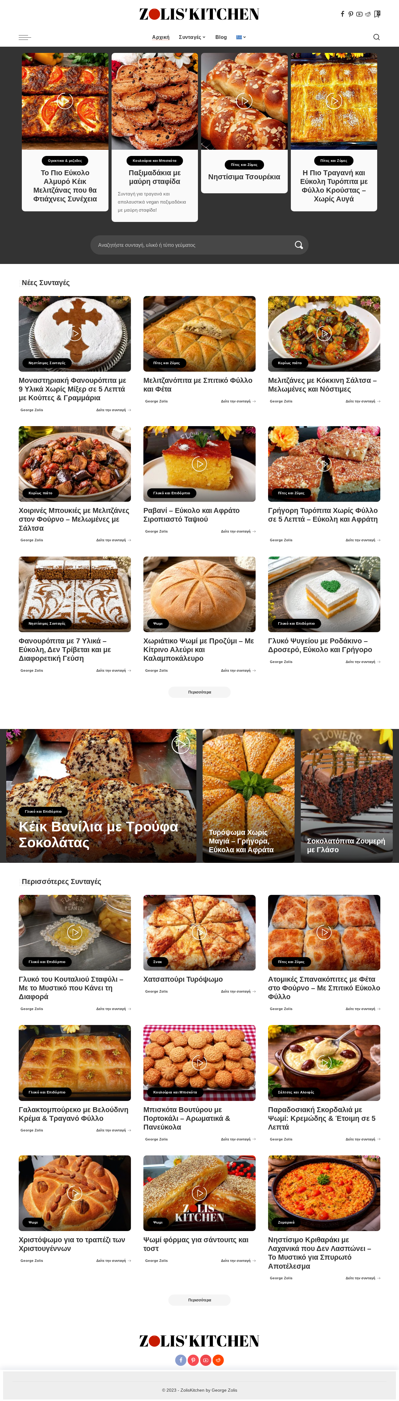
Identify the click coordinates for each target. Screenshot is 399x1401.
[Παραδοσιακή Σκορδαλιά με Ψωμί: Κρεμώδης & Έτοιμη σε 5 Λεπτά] (324, 1063)
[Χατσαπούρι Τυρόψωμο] (199, 933)
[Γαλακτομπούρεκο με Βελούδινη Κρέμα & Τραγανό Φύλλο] (75, 1063)
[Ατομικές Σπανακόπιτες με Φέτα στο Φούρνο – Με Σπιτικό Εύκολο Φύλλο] (324, 933)
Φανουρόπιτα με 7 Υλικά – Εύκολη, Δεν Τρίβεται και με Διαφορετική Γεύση (65, 649)
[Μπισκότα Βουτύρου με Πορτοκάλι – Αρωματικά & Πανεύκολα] (199, 1063)
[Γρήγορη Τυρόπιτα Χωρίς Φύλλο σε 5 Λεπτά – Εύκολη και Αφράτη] (324, 464)
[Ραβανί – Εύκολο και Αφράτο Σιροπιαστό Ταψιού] (199, 464)
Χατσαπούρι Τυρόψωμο (183, 979)
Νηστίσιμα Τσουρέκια (244, 177)
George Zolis (32, 410)
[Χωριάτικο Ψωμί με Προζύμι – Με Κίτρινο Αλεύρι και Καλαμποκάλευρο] (199, 594)
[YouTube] (359, 14)
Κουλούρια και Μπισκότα (155, 160)
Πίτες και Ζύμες (244, 165)
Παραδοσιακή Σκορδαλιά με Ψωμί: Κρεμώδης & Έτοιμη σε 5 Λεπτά (322, 1118)
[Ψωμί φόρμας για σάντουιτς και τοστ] (199, 1193)
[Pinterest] (351, 14)
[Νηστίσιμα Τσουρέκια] (244, 101)
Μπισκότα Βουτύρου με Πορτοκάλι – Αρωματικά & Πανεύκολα (186, 1118)
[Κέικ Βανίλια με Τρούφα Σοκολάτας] (101, 796)
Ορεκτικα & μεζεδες (65, 160)
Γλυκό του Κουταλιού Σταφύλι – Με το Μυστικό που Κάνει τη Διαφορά (71, 988)
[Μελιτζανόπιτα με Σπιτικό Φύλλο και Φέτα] (199, 334)
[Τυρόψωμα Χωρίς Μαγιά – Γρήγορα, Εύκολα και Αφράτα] (249, 796)
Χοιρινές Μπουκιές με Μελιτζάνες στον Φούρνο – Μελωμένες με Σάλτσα (74, 519)
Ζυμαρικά (286, 1222)
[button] (195, 231)
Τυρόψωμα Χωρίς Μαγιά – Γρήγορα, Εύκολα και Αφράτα (241, 841)
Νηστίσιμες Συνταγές (47, 363)
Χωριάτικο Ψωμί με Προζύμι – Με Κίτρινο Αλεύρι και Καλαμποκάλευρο (198, 649)
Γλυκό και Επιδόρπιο (171, 493)
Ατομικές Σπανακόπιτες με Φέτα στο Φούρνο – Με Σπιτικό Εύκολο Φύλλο (324, 988)
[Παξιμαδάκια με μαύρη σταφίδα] (155, 101)
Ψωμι (158, 623)
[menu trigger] (28, 37)
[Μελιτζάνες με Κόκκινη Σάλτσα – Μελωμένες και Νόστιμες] (324, 334)
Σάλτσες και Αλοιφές (296, 1092)
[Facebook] (342, 14)
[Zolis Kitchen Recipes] (199, 14)
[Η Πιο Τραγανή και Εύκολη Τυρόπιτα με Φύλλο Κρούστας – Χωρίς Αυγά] (334, 101)
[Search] (376, 37)
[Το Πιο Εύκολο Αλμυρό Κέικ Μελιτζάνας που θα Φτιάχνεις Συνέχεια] (65, 101)
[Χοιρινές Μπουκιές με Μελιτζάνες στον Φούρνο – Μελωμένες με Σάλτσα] (75, 464)
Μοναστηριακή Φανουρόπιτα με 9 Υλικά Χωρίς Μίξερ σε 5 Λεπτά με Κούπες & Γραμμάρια (72, 389)
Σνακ (157, 962)
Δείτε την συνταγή (111, 410)
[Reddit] (368, 14)
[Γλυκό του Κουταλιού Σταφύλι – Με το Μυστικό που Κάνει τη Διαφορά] (75, 933)
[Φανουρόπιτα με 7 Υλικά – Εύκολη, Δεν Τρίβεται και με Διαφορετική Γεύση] (75, 594)
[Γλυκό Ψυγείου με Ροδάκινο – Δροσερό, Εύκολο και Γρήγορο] (324, 594)
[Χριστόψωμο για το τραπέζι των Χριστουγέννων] (75, 1193)
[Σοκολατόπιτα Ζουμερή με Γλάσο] (347, 796)
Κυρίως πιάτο (290, 363)
